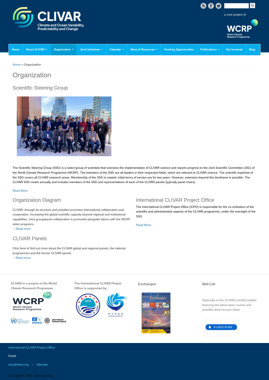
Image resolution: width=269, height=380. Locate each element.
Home (15, 49)
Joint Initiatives (90, 49)
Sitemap (42, 364)
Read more (23, 228)
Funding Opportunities (179, 49)
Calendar (115, 49)
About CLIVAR (35, 49)
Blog (252, 49)
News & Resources (143, 49)
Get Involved (234, 49)
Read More (20, 190)
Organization (62, 49)
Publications (209, 49)
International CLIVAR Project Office (31, 347)
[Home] (48, 33)
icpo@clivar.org (18, 364)
